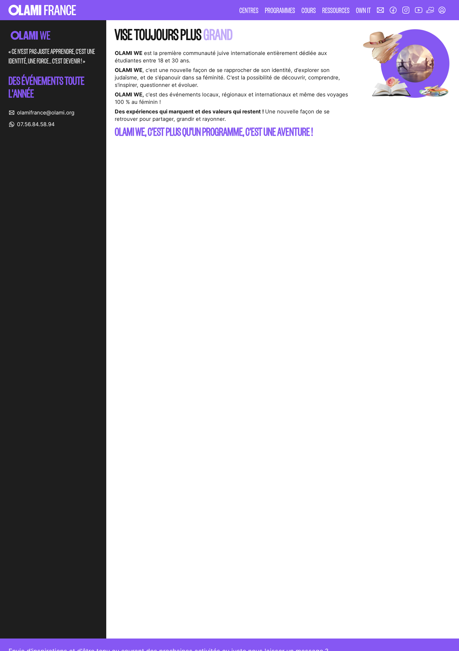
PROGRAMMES (280, 10)
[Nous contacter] (380, 10)
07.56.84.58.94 (36, 124)
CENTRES (248, 10)
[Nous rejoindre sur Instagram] (406, 10)
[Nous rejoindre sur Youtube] (418, 10)
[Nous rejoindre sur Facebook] (393, 10)
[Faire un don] (430, 10)
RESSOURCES (336, 10)
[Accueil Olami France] (42, 10)
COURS (308, 10)
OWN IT (363, 10)
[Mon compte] (442, 10)
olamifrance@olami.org (45, 112)
